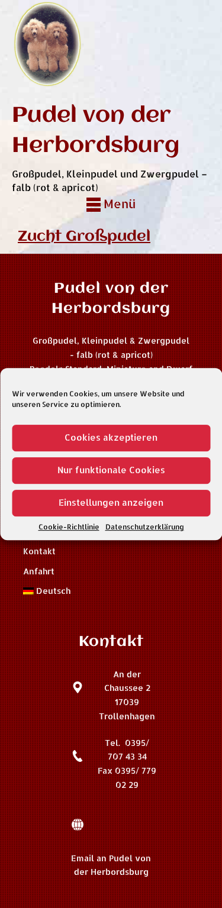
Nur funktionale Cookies (111, 470)
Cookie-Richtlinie (68, 526)
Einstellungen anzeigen (111, 502)
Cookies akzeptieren (111, 437)
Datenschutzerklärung (144, 526)
